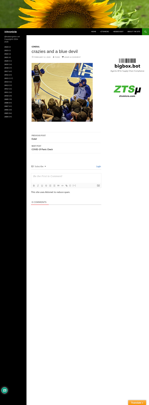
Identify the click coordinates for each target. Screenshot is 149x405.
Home (93, 31)
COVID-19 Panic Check (42, 148)
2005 (6, 113)
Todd (57, 57)
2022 (6, 54)
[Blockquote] (58, 185)
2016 (6, 75)
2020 (6, 61)
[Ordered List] (50, 185)
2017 (6, 71)
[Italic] (38, 185)
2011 (6, 92)
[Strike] (46, 185)
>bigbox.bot (118, 31)
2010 (6, 96)
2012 (6, 89)
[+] (74, 185)
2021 (6, 57)
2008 (6, 103)
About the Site (133, 31)
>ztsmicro (104, 31)
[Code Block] (62, 185)
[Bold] (34, 185)
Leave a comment (72, 57)
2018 (6, 68)
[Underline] (42, 185)
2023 (6, 50)
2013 (6, 85)
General (36, 47)
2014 (6, 82)
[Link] (66, 185)
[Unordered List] (54, 185)
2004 (6, 117)
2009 (6, 99)
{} (70, 185)
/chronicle (10, 32)
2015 (6, 78)
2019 (6, 64)
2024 (6, 47)
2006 (6, 110)
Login (98, 167)
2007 (6, 106)
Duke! (39, 137)
